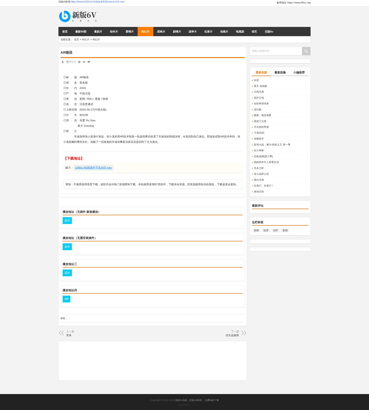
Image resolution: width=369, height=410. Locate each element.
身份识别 (259, 191)
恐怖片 (161, 31)
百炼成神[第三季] (263, 156)
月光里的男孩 (261, 127)
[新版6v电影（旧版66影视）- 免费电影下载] (78, 10)
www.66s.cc (184, 404)
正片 (67, 220)
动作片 (114, 31)
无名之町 (259, 168)
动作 (275, 230)
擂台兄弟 (259, 179)
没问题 (257, 109)
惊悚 (256, 230)
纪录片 (208, 31)
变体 (68, 335)
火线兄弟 (259, 91)
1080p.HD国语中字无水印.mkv (93, 167)
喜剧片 (98, 31)
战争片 (193, 31)
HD (66, 298)
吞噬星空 (259, 138)
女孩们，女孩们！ (264, 185)
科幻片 (145, 31)
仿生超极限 (232, 335)
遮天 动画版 (260, 86)
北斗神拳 (259, 150)
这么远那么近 (261, 173)
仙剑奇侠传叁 (261, 103)
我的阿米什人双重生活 (266, 162)
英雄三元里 (260, 121)
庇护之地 (259, 97)
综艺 (254, 31)
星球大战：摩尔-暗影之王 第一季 (272, 144)
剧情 (285, 230)
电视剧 (240, 31)
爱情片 (130, 31)
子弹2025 (259, 132)
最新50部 (80, 31)
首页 (65, 31)
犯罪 (265, 230)
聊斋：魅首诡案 (262, 115)
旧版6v (269, 31)
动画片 (224, 31)
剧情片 (177, 31)
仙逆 (256, 80)
